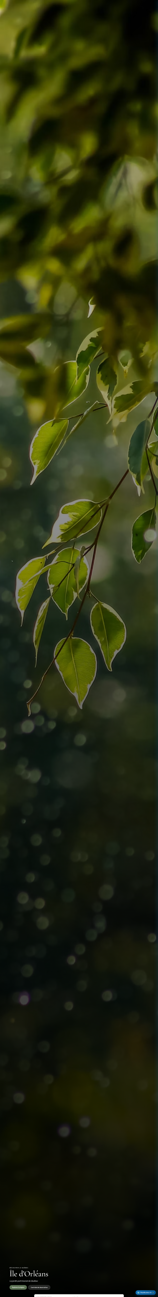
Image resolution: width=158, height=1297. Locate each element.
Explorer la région (18, 1287)
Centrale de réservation (39, 1287)
